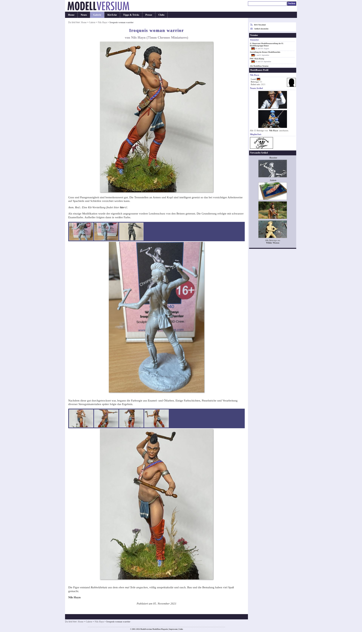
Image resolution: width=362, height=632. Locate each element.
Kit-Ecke (112, 14)
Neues (84, 14)
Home (71, 14)
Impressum (173, 629)
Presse (148, 14)
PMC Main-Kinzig (257, 59)
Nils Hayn (102, 22)
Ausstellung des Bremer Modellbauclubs (265, 52)
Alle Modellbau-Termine (259, 66)
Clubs (161, 14)
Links (181, 629)
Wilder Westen (272, 243)
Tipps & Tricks (131, 14)
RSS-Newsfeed (260, 25)
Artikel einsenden (261, 29)
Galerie (97, 14)
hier (122, 207)
